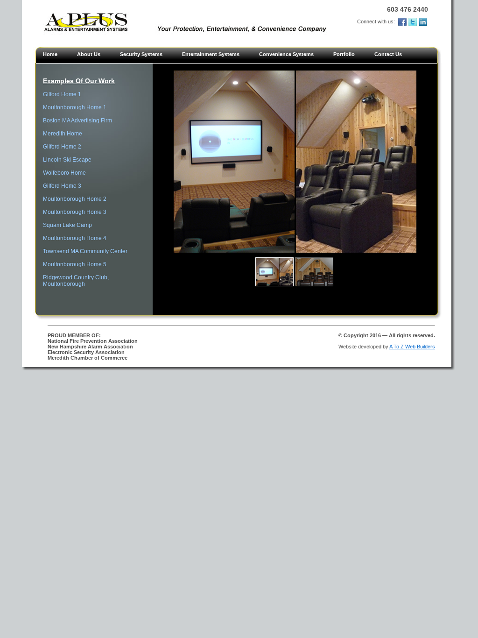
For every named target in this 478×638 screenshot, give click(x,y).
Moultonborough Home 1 (74, 107)
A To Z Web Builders (412, 346)
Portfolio (344, 54)
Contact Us (388, 54)
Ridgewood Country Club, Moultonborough (76, 280)
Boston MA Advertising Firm (77, 120)
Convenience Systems (286, 54)
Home (50, 54)
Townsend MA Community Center (85, 251)
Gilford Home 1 (62, 94)
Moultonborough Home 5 (74, 264)
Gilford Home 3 (62, 186)
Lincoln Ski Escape (67, 159)
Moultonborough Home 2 (74, 199)
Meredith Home (62, 133)
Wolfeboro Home (64, 173)
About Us (88, 54)
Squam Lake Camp (67, 225)
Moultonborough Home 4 (74, 238)
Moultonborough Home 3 (74, 212)
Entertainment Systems (210, 54)
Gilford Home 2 (62, 146)
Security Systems (141, 54)
